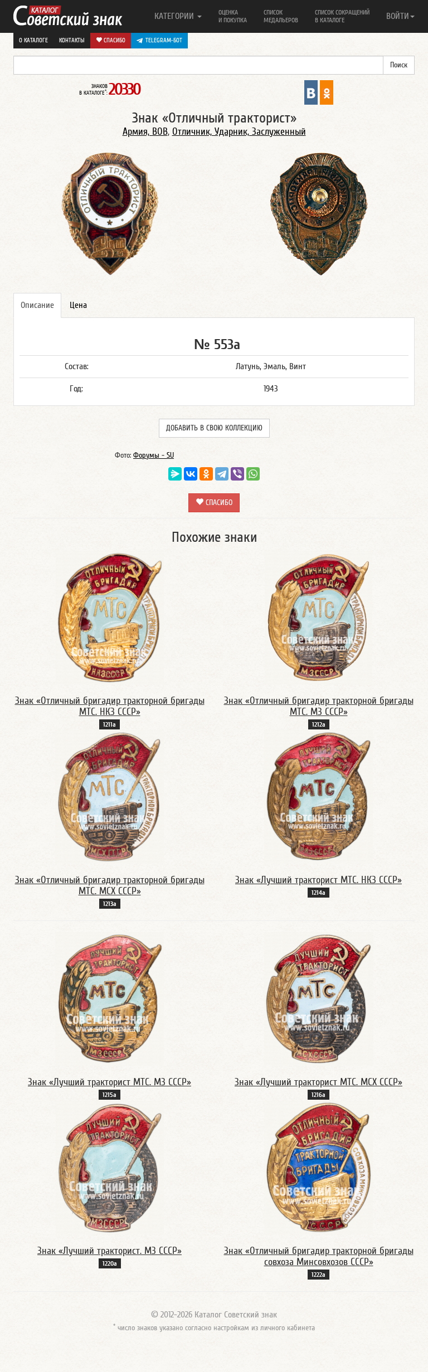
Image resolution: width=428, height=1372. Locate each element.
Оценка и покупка (232, 16)
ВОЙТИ (397, 16)
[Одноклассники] (206, 474)
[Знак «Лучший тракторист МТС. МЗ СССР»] (109, 998)
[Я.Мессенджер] (175, 474)
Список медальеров (281, 16)
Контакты (72, 40)
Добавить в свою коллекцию (214, 428)
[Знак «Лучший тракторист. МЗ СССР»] (110, 1167)
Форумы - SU (153, 455)
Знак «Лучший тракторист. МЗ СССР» (109, 1251)
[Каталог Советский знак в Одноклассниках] (326, 92)
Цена (78, 305)
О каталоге (33, 40)
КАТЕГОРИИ (175, 16)
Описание (37, 305)
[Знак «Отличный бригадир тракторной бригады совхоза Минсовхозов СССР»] (318, 1167)
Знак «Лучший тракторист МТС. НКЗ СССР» (318, 880)
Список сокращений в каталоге (342, 16)
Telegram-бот (163, 40)
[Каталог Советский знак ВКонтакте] (311, 92)
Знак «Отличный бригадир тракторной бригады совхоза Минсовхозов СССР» (319, 1256)
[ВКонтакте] (190, 474)
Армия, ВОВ (145, 132)
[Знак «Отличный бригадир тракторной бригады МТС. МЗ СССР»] (318, 617)
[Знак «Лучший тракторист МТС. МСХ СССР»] (318, 998)
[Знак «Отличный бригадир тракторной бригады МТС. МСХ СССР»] (109, 796)
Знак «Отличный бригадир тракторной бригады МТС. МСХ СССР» (110, 885)
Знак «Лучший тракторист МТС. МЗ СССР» (109, 1082)
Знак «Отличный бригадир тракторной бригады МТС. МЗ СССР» (319, 706)
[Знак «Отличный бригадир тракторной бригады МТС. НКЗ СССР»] (110, 617)
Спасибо (113, 40)
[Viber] (237, 474)
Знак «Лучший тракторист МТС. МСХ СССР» (318, 1082)
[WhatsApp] (253, 474)
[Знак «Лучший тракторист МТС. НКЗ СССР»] (318, 796)
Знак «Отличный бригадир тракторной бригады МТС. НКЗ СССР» (110, 706)
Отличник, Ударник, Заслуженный (239, 132)
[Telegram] (221, 474)
